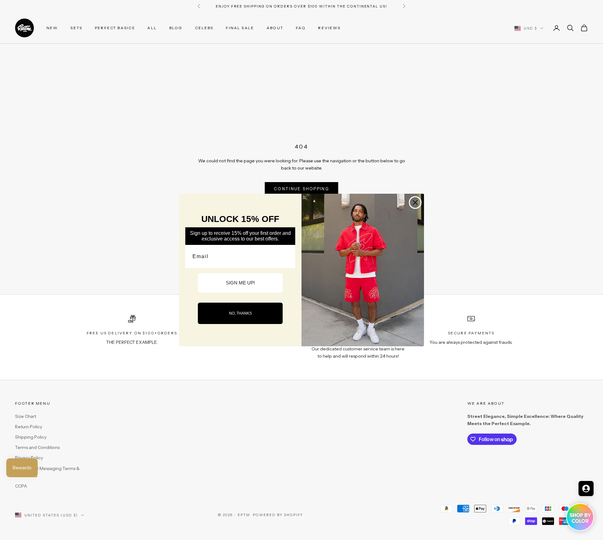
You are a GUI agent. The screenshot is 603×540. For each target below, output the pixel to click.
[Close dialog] (415, 202)
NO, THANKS (240, 313)
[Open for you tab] (586, 488)
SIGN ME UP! (240, 282)
